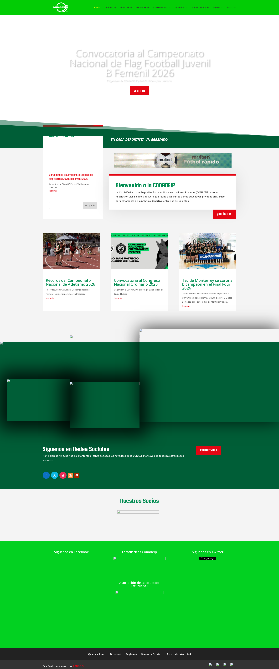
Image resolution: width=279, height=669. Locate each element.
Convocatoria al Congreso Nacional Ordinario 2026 (137, 282)
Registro (231, 7)
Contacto (218, 7)
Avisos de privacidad (179, 654)
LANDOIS (78, 666)
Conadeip (108, 7)
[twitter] (219, 665)
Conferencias (160, 7)
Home (97, 7)
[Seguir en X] (54, 475)
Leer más (139, 97)
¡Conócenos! (224, 214)
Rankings (179, 7)
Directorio (116, 654)
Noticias (124, 7)
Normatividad (199, 7)
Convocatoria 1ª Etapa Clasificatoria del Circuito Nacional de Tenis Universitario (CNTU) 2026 (70, 149)
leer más (53, 161)
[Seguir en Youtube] (76, 475)
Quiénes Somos (97, 654)
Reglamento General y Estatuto (144, 654)
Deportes (141, 7)
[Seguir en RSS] (70, 475)
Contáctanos (208, 450)
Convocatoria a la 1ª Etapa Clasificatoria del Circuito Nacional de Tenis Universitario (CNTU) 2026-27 (139, 64)
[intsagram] (226, 665)
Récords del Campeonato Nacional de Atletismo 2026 (70, 282)
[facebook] (212, 665)
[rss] (233, 665)
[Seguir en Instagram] (46, 475)
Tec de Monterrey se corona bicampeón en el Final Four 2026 (207, 284)
